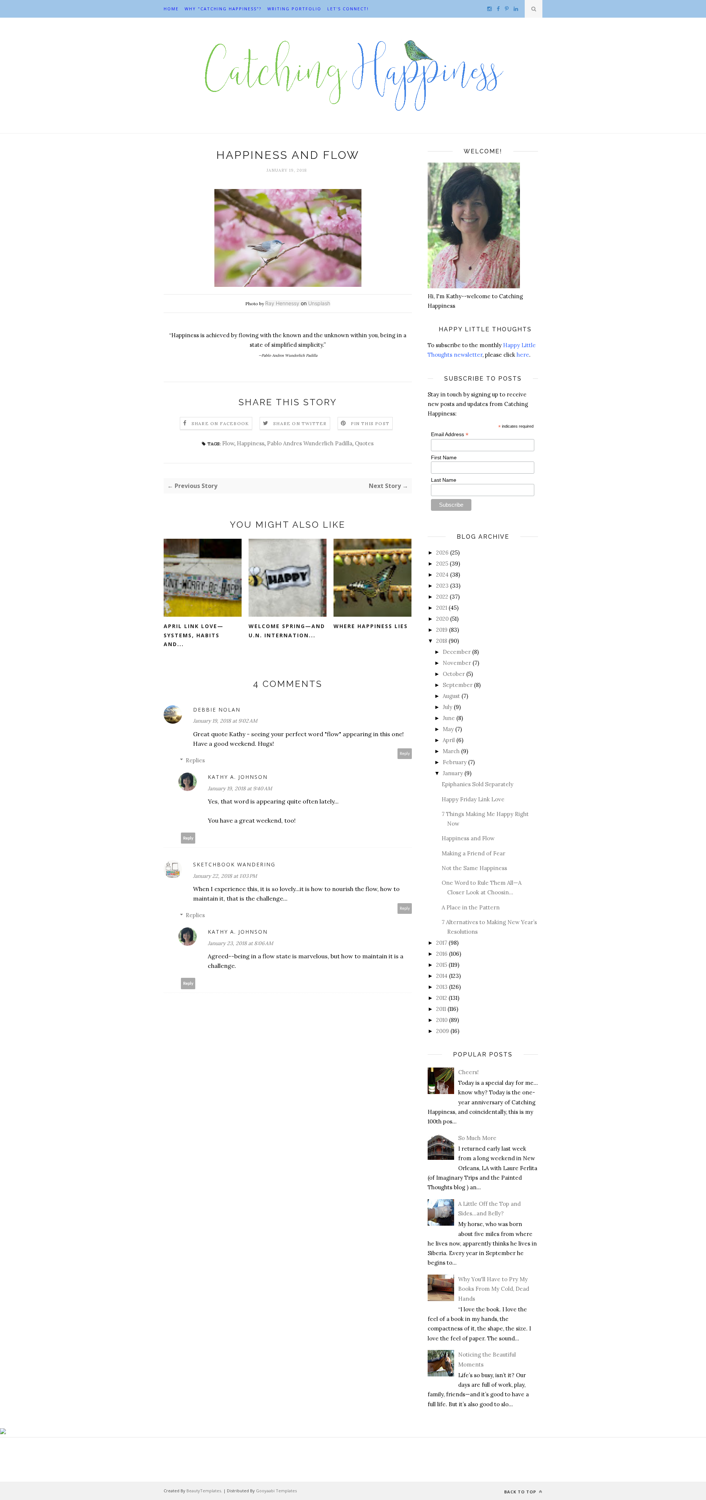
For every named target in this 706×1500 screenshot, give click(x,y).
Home (171, 8)
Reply (405, 754)
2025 (442, 563)
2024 (442, 574)
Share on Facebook (220, 423)
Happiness (250, 443)
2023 (442, 585)
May (448, 729)
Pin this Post (370, 423)
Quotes (364, 443)
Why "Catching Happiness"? (223, 8)
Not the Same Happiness (474, 868)
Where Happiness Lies (371, 626)
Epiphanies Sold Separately (477, 784)
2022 (442, 596)
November (457, 662)
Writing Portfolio (294, 8)
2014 (442, 975)
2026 (442, 552)
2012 (441, 997)
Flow (228, 443)
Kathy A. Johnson (238, 776)
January (453, 773)
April (449, 740)
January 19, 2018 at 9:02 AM (225, 720)
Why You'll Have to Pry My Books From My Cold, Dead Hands (493, 1289)
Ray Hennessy (282, 303)
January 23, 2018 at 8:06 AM (240, 943)
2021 (441, 607)
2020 (442, 618)
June (449, 718)
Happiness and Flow (468, 838)
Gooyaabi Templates (276, 1490)
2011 (441, 1008)
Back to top (521, 1491)
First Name (444, 457)
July (447, 706)
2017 (441, 942)
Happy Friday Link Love (473, 799)
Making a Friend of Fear (473, 853)
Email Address (449, 434)
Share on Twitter (300, 423)
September (458, 684)
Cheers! (468, 1072)
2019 (442, 629)
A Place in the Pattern (471, 907)
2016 (442, 953)
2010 (442, 1019)
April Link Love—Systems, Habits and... (194, 635)
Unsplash (319, 303)
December (457, 651)
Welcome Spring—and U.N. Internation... (287, 631)
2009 (442, 1030)
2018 (441, 640)
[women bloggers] (3, 1432)
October (454, 673)
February (455, 762)
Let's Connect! (348, 8)
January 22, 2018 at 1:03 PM (225, 876)
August (451, 695)
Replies (195, 760)
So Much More (477, 1137)
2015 (441, 964)
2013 (442, 986)
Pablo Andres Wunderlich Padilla (309, 443)
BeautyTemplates (203, 1490)
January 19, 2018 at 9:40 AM (240, 788)
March (451, 751)
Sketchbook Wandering (234, 864)
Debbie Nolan (216, 709)
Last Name (443, 480)
